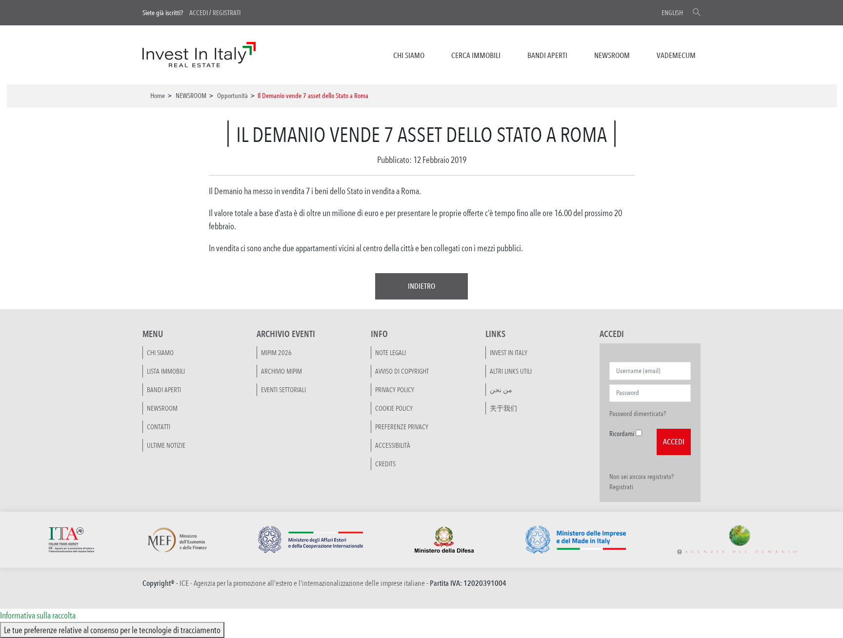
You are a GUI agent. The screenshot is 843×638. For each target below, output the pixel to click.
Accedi (198, 12)
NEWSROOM (612, 55)
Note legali (390, 352)
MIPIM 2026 (276, 352)
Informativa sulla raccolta (38, 615)
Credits (385, 463)
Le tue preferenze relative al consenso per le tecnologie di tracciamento (112, 629)
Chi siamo (408, 55)
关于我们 (503, 408)
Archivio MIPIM (281, 371)
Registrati (227, 12)
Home (157, 95)
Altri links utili (511, 371)
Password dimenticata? (637, 413)
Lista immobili (166, 371)
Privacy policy (394, 389)
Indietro (421, 286)
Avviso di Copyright (402, 371)
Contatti (158, 426)
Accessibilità (392, 445)
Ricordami (621, 433)
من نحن (501, 389)
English (672, 12)
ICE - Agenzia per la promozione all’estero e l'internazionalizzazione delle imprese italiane (302, 583)
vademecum (676, 55)
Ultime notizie (166, 445)
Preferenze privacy (401, 426)
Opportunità (232, 95)
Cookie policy (394, 408)
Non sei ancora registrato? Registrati (641, 481)
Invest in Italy (508, 352)
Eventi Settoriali (283, 389)
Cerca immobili (476, 55)
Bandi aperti (547, 55)
